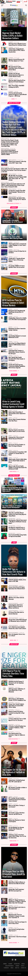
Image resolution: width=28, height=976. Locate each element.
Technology (6, 968)
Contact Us (23, 968)
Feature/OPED (17, 963)
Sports (22, 965)
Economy (10, 963)
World (12, 968)
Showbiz (17, 965)
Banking (5, 963)
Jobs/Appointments (9, 965)
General (23, 963)
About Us (17, 968)
